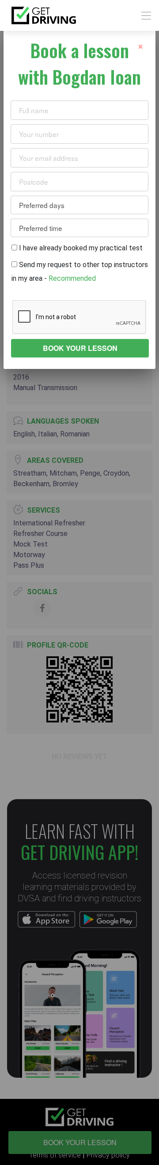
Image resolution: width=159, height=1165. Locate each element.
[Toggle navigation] (144, 16)
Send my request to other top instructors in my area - (79, 271)
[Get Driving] (43, 15)
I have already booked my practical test (80, 248)
